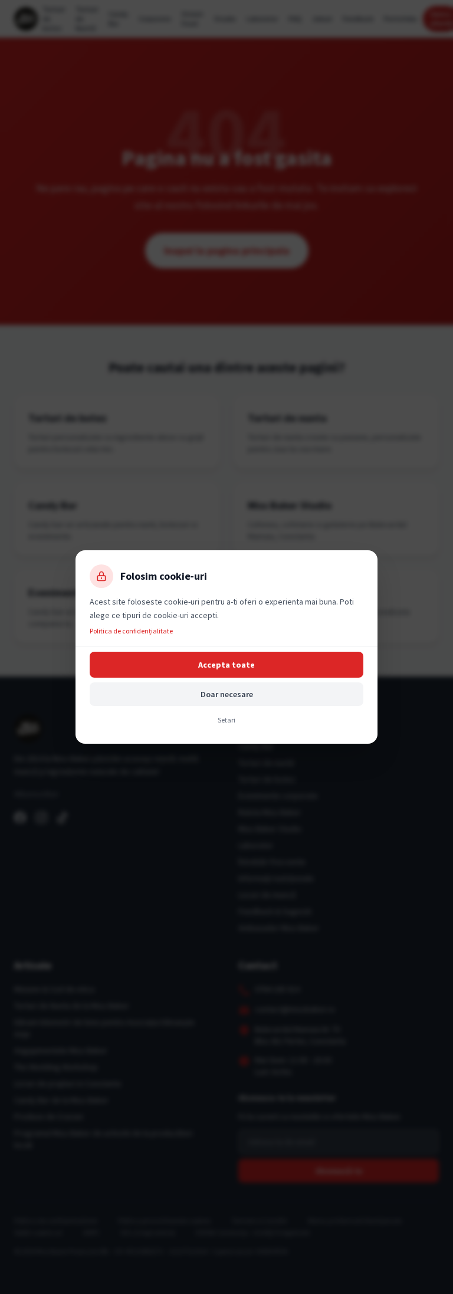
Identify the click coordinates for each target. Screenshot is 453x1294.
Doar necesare (227, 694)
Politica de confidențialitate (131, 630)
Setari (226, 719)
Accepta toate (226, 664)
